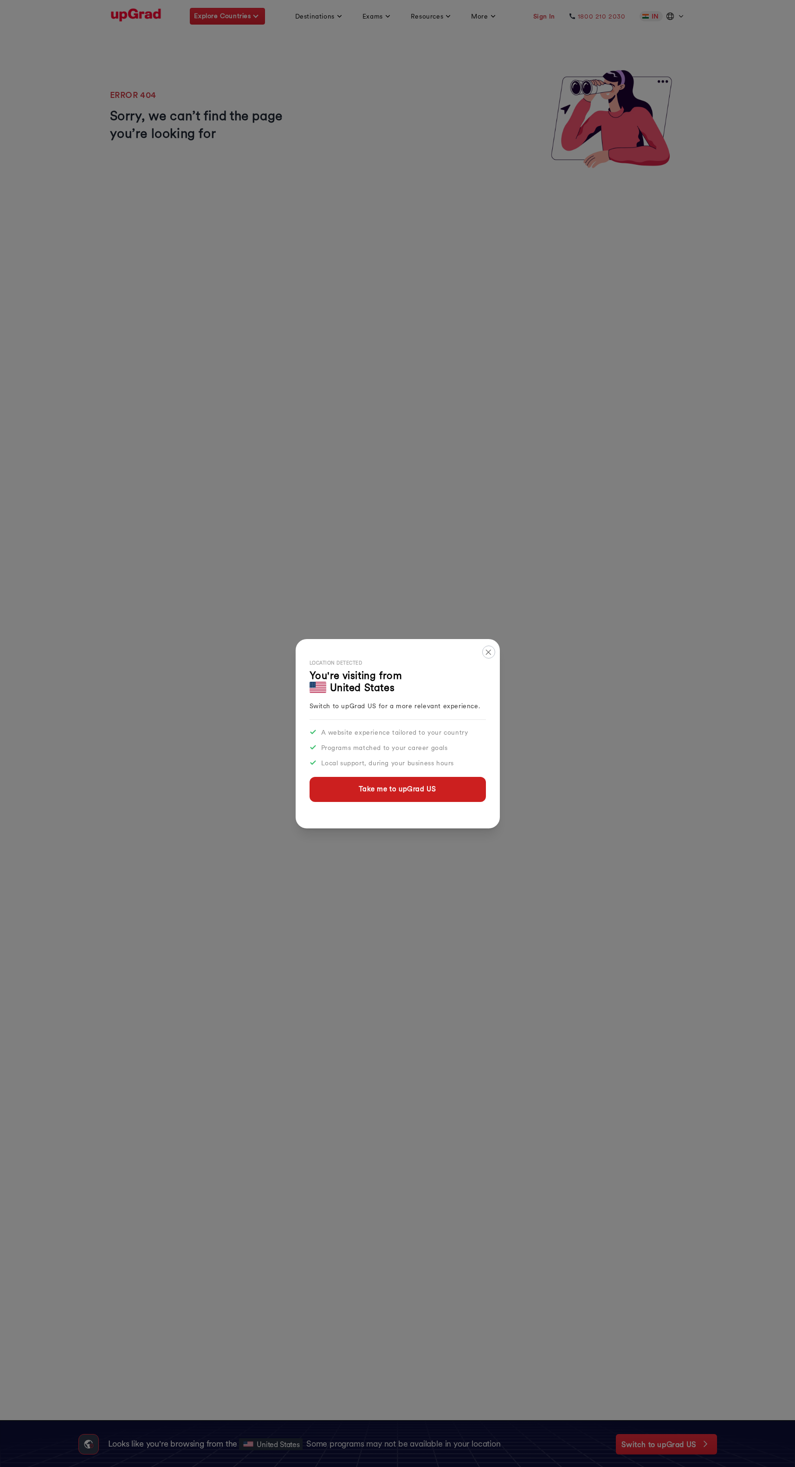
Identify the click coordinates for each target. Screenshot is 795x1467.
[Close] (488, 652)
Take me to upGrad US (397, 788)
